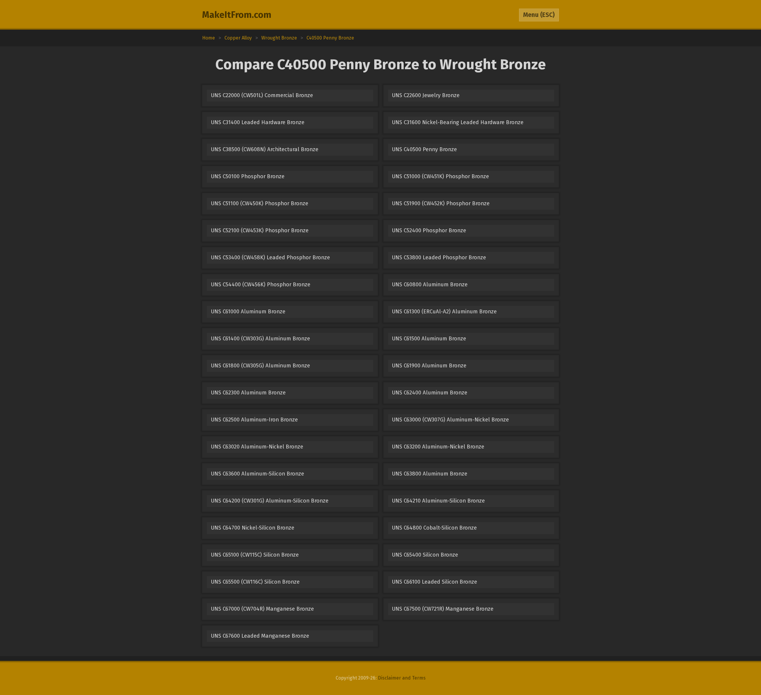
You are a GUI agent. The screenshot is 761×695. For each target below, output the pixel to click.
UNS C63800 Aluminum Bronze (429, 473)
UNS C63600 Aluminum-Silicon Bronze (257, 473)
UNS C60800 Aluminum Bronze (430, 284)
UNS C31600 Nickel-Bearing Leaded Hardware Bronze (457, 122)
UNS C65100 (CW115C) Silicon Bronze (255, 555)
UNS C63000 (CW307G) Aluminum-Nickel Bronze (450, 419)
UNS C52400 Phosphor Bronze (429, 230)
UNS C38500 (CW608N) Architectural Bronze (264, 149)
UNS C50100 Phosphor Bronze (247, 176)
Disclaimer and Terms (402, 678)
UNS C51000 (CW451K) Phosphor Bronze (440, 176)
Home (208, 38)
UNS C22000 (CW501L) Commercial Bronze (262, 95)
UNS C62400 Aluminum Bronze (429, 392)
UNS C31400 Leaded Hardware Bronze (257, 122)
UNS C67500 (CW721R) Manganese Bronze (442, 609)
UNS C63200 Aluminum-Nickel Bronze (438, 446)
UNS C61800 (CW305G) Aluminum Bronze (260, 365)
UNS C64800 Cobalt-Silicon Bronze (434, 528)
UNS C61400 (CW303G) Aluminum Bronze (260, 338)
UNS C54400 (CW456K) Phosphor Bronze (260, 284)
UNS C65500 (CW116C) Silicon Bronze (255, 582)
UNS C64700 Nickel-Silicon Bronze (252, 528)
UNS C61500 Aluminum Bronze (429, 338)
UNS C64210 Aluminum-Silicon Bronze (438, 500)
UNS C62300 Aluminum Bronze (248, 392)
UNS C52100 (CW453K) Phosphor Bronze (260, 230)
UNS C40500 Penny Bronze (424, 149)
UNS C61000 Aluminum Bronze (248, 311)
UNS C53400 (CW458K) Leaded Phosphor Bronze (270, 257)
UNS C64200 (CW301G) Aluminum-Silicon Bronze (269, 500)
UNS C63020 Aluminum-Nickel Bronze (257, 446)
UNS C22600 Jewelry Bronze (426, 95)
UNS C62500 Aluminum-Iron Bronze (254, 419)
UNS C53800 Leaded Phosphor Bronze (439, 257)
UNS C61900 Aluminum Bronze (429, 365)
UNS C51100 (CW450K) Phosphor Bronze (259, 203)
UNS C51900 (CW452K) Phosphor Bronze (441, 203)
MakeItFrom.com (236, 15)
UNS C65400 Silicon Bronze (425, 555)
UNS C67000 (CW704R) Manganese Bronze (262, 609)
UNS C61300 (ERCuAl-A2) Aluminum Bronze (444, 311)
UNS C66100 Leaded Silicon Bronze (434, 582)
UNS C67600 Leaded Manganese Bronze (260, 636)
